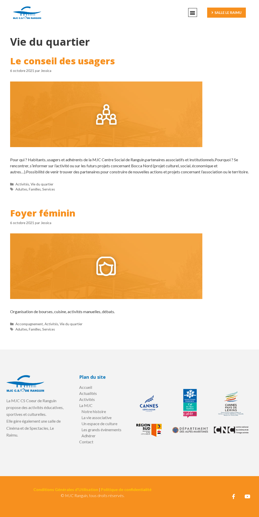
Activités (22, 184)
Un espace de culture (99, 423)
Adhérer (88, 435)
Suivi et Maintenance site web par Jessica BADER (92, 501)
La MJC (86, 405)
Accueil (85, 387)
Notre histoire (93, 411)
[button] (192, 12)
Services (48, 189)
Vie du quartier (42, 184)
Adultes (21, 189)
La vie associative (96, 417)
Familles (35, 189)
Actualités (88, 393)
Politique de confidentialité (126, 489)
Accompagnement (29, 324)
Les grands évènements (101, 429)
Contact (86, 441)
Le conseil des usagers (62, 61)
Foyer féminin (42, 213)
